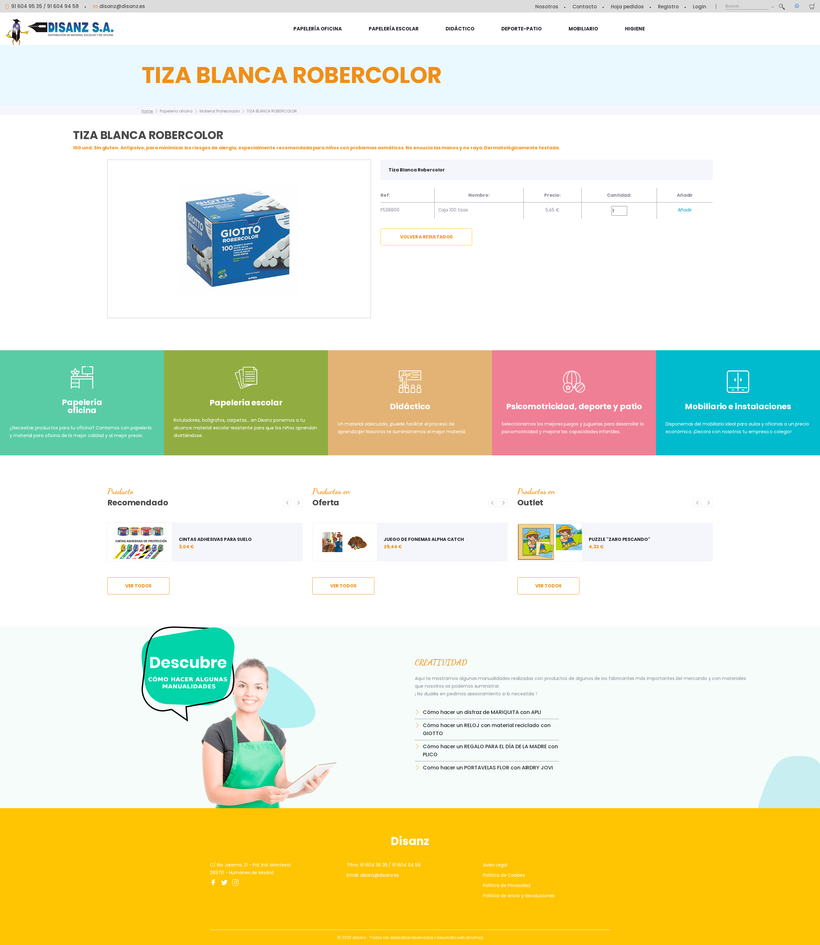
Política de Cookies (504, 875)
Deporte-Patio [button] (521, 28)
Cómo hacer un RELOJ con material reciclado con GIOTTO (487, 729)
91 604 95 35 (26, 6)
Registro (668, 6)
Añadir (685, 210)
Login (699, 6)
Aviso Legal (495, 865)
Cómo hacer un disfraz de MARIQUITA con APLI (482, 712)
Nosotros (546, 6)
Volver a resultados (426, 237)
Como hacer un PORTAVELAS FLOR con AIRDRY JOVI (488, 767)
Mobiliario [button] (583, 28)
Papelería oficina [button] (317, 28)
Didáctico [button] (460, 28)
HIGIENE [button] (635, 28)
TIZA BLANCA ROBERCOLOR (272, 111)
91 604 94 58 (63, 6)
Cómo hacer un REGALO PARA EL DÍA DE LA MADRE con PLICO (490, 750)
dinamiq (474, 937)
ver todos (138, 586)
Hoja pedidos (627, 6)
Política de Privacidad (506, 885)
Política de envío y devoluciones (518, 895)
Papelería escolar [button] (394, 28)
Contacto (584, 6)
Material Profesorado (220, 111)
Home (147, 111)
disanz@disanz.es (122, 6)
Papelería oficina (176, 111)
